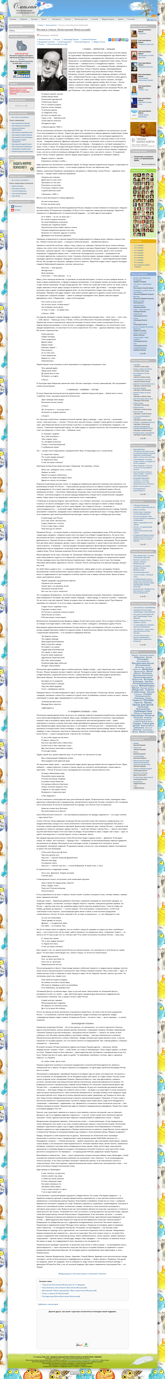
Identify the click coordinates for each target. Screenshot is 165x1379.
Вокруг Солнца (138, 301)
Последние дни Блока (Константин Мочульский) (61, 1296)
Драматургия (139, 671)
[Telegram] (116, 39)
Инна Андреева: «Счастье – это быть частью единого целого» (143, 467)
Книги (43, 19)
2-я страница (138, 248)
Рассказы (137, 715)
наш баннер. (26, 63)
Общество (138, 689)
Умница (136, 743)
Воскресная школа (143, 663)
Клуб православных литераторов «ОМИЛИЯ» (83, 1360)
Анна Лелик (16, 196)
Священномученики (143, 720)
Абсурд (135, 655)
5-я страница (138, 255)
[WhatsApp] (123, 39)
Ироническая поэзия (143, 675)
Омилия (150, 692)
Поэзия (57, 39)
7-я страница (138, 260)
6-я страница (138, 257)
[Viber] (119, 39)
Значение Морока (139, 388)
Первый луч (137, 314)
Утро (135, 786)
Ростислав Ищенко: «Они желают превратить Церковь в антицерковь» (144, 518)
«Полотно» (142, 33)
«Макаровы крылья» (145, 67)
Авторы (34, 19)
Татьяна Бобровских (19, 191)
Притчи (138, 702)
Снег (135, 343)
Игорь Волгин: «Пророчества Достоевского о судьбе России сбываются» (143, 591)
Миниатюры (146, 685)
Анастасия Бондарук (19, 193)
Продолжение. (138, 407)
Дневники (147, 669)
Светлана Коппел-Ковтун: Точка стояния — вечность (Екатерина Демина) (142, 474)
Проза (148, 702)
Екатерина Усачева (18, 188)
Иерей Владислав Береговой (22, 151)
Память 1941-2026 (140, 333)
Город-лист (137, 747)
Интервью (56, 19)
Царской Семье (139, 305)
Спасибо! (136, 365)
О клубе (94, 19)
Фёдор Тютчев (99, 42)
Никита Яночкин (17, 186)
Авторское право (146, 655)
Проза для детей (143, 704)
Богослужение (143, 661)
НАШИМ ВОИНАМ (139, 348)
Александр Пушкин (71, 39)
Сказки (137, 723)
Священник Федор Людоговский (18, 129)
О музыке (138, 694)
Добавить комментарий (49, 1304)
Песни (149, 698)
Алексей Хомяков (90, 39)
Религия (149, 715)
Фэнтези (137, 730)
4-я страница (138, 253)
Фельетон (148, 728)
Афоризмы (139, 657)
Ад (134, 322)
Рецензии (138, 717)
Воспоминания (143, 665)
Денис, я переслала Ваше (142, 369)
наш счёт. (21, 59)
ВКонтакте (18, 206)
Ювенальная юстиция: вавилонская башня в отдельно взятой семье (141, 762)
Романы (148, 717)
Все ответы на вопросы (20, 117)
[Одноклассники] (113, 39)
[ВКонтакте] (109, 39)
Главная (12, 19)
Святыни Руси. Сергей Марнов (144, 607)
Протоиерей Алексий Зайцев (22, 137)
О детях (149, 689)
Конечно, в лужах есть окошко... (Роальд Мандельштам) (141, 561)
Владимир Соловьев (47, 42)
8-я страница (138, 262)
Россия (41, 44)
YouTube (17, 210)
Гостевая (131, 19)
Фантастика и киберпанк (144, 726)
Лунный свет (138, 782)
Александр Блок (65, 42)
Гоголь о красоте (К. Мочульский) (55, 1293)
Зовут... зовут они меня (141, 309)
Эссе (135, 731)
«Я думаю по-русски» (146, 44)
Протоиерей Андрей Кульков (22, 132)
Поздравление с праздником (143, 433)
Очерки (147, 694)
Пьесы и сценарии (143, 713)
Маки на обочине (139, 509)
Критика (149, 681)
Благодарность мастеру (142, 379)
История (149, 679)
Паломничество (143, 696)
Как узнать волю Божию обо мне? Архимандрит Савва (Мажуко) (143, 616)
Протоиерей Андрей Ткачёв (21, 144)
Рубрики (23, 19)
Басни (149, 657)
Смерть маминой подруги (142, 768)
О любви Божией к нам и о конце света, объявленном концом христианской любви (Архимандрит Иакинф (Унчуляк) (143, 582)
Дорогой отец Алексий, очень (143, 384)
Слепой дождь (138, 756)
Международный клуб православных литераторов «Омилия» (83, 1274)
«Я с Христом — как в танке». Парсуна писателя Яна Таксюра (143, 631)
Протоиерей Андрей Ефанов (22, 135)
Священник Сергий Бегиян (21, 149)
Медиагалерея (108, 19)
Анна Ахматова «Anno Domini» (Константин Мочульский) (64, 1288)
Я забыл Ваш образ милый (143, 777)
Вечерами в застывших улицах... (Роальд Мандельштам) (141, 568)
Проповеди (142, 707)
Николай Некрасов (82, 42)
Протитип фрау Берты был (143, 399)
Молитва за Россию (140, 773)
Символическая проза (142, 721)
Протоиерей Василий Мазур (22, 146)
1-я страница (138, 245)
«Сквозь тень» (143, 90)
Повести (137, 700)
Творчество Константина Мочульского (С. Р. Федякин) (63, 1285)
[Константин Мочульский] (52, 90)
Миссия (135, 688)
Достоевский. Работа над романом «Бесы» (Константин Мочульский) (69, 1291)
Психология (143, 709)
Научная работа (147, 688)
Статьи (68, 19)
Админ (120, 19)
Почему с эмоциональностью (144, 422)
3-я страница (138, 250)
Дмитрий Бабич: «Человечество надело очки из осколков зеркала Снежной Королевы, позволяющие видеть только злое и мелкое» (144, 453)
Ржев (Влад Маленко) (141, 572)
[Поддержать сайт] (82, 1346)
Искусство (137, 679)
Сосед (135, 318)
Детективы (139, 667)
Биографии (142, 659)
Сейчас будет (138, 403)
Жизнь (135, 752)
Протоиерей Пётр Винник (21, 123)
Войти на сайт (21, 106)
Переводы (139, 698)
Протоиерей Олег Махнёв (21, 126)
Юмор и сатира (146, 732)
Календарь (138, 681)
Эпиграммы (148, 730)
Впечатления (138, 412)
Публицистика (143, 711)
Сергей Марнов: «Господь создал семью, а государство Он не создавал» (144, 461)
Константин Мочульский (57, 44)
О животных (139, 692)
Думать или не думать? (142, 486)
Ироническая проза (142, 677)
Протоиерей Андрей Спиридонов (19, 141)
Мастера (136, 296)
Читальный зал (81, 19)
